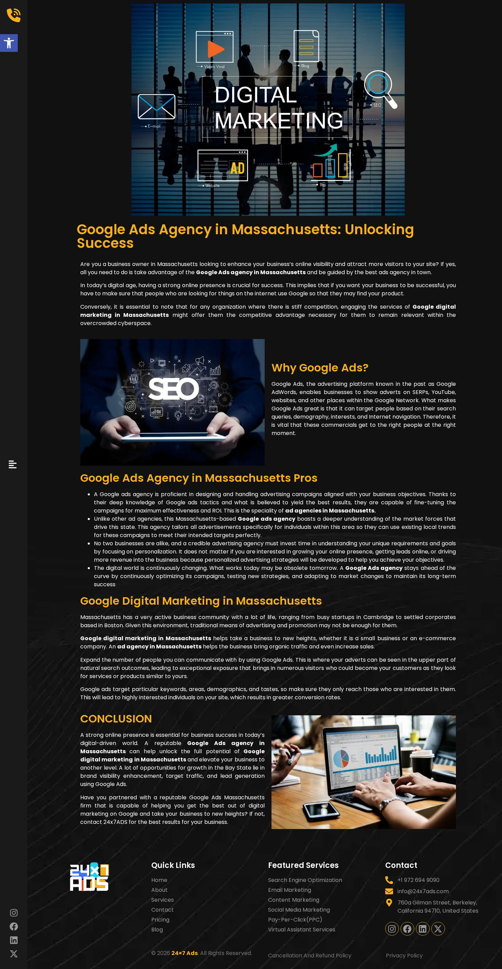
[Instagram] (13, 912)
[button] (9, 43)
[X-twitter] (13, 953)
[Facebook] (13, 926)
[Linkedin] (13, 940)
